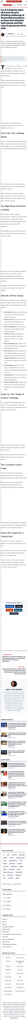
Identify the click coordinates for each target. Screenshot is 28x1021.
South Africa (19, 872)
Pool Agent (11, 869)
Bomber (8, 973)
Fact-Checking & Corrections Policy (11, 934)
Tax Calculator (20, 987)
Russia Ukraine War (8, 872)
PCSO (4, 869)
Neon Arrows (20, 973)
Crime (4, 860)
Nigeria (21, 866)
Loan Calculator (8, 987)
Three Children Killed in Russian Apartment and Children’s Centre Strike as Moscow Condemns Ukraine (17, 832)
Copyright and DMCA (8, 926)
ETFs (21, 860)
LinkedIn (19, 610)
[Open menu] (2, 1)
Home (14, 5)
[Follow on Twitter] (15, 34)
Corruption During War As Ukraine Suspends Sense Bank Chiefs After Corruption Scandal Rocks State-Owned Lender (17, 725)
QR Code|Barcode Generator (20, 962)
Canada (11, 857)
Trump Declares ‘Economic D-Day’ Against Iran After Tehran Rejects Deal (17, 734)
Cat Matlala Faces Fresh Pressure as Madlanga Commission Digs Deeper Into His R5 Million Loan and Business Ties (17, 785)
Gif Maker (8, 961)
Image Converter (20, 957)
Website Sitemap (7, 884)
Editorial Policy (6, 929)
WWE (17, 878)
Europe (5, 863)
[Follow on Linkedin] (22, 34)
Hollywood (12, 863)
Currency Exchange (20, 991)
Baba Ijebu (21, 854)
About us (4, 919)
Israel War (5, 866)
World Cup (10, 878)
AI (3, 854)
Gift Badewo (10, 33)
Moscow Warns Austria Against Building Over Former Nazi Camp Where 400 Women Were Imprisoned (16, 743)
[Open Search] (26, 1)
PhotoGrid (8, 966)
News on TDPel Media (8, 939)
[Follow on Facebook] (19, 34)
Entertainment (7, 5)
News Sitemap (17, 884)
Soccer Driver (8, 980)
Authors (4, 921)
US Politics (18, 875)
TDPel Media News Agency (14, 1)
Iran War (20, 863)
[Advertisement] (14, 97)
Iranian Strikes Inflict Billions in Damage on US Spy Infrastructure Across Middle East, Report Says (17, 765)
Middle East (14, 866)
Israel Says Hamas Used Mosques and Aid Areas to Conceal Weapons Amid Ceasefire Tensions (17, 823)
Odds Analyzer (8, 994)
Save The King (8, 977)
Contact (4, 924)
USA (4, 878)
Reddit (10, 610)
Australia (14, 854)
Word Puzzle (20, 966)
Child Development (8, 991)
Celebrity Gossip (20, 857)
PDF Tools (8, 957)
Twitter (19, 606)
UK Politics (10, 875)
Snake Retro (8, 969)
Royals (18, 869)
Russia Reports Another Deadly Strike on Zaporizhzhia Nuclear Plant (16, 752)
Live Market (8, 984)
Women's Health (20, 984)
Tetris (20, 977)
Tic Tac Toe (20, 969)
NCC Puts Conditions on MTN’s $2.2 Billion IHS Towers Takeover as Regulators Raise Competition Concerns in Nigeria (17, 814)
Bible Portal (20, 980)
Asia (8, 854)
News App (5, 936)
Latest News (20, 5)
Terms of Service (6, 946)
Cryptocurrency (13, 860)
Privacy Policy (6, 941)
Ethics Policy (5, 931)
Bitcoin (5, 857)
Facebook (10, 606)
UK (4, 875)
